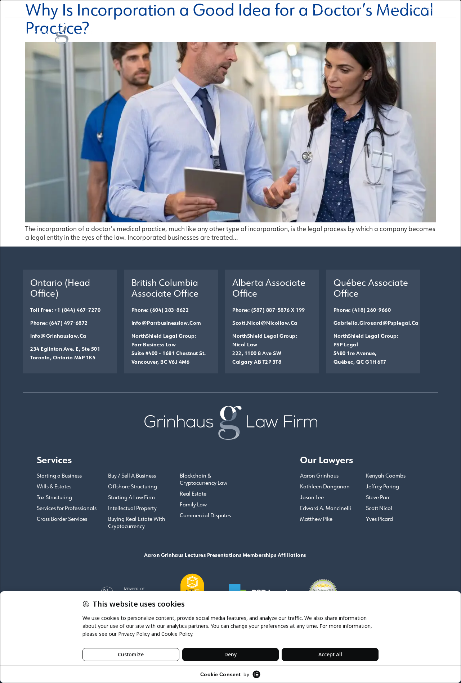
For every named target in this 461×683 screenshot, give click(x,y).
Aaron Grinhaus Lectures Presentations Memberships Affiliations (225, 554)
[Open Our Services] (318, 32)
